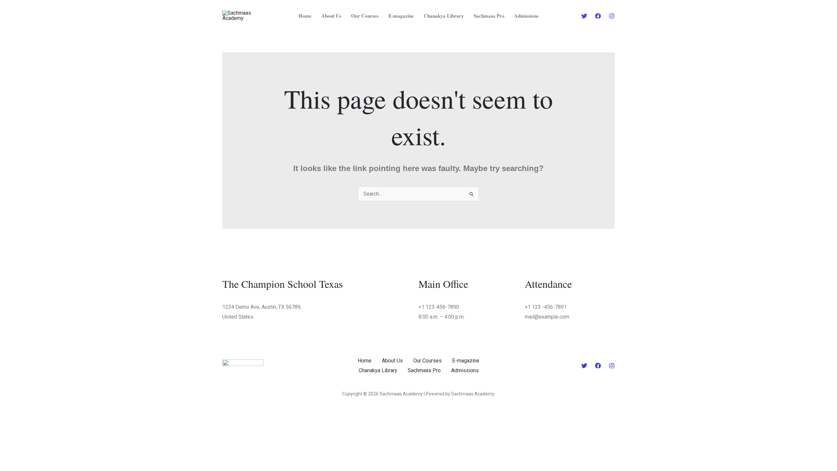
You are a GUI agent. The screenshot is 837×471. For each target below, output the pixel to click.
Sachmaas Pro (489, 15)
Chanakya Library (444, 15)
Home (305, 15)
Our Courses (365, 15)
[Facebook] (598, 16)
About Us (331, 15)
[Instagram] (612, 16)
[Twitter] (584, 16)
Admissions (526, 15)
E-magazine (401, 15)
